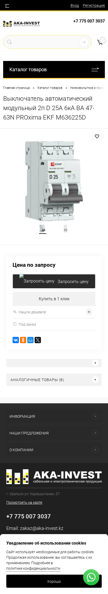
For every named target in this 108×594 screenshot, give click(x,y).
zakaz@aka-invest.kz (41, 528)
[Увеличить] (54, 181)
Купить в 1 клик (54, 298)
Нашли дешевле (32, 312)
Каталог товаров (28, 69)
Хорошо (54, 581)
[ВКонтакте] (16, 340)
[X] (38, 340)
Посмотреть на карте (24, 502)
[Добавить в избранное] (97, 136)
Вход (75, 5)
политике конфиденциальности (33, 568)
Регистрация (94, 5)
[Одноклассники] (23, 340)
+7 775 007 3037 (89, 21)
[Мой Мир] (30, 340)
